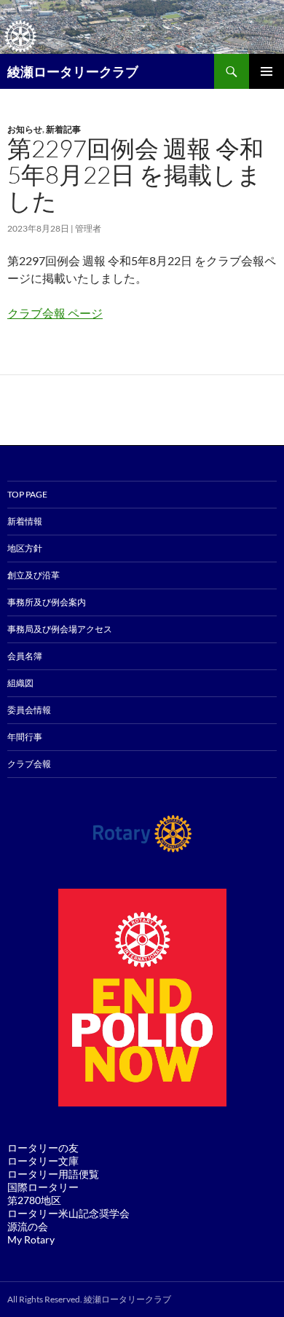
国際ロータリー (43, 1187)
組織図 (20, 682)
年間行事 (24, 736)
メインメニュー (266, 71)
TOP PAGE (27, 494)
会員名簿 (24, 655)
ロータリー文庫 (43, 1161)
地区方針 (24, 548)
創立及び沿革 (33, 575)
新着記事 (63, 129)
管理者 (88, 228)
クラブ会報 (29, 763)
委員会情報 (29, 709)
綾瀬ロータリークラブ (72, 71)
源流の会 (27, 1226)
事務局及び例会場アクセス (59, 629)
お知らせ (24, 129)
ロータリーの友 (43, 1147)
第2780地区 (34, 1200)
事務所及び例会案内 (46, 602)
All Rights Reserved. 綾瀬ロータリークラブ (89, 1299)
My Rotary (31, 1239)
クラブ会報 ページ (55, 313)
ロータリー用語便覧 (53, 1174)
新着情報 (24, 521)
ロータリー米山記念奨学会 (68, 1213)
